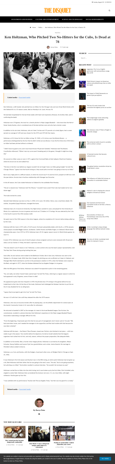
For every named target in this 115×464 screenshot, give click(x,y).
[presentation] (5, 438)
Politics (57, 32)
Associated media (24, 97)
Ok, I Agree (105, 458)
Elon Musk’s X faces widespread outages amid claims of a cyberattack (39, 445)
